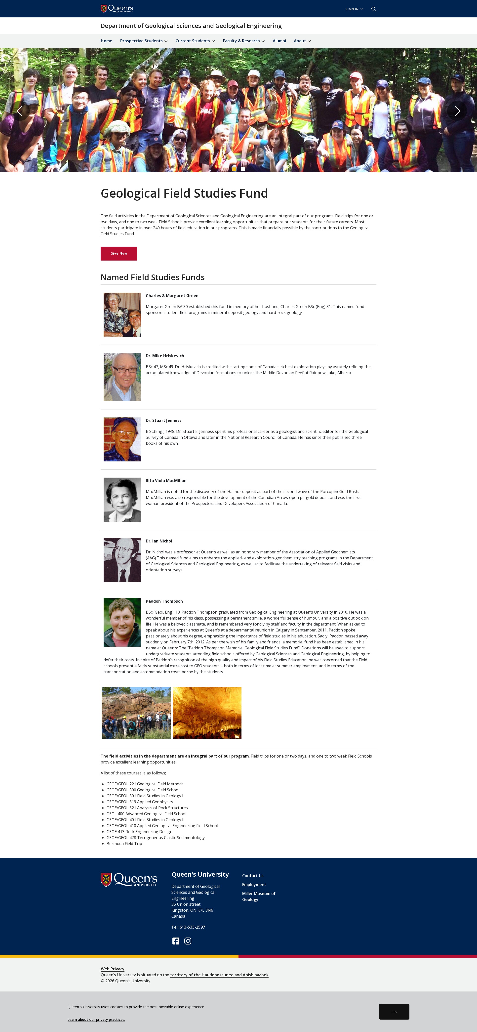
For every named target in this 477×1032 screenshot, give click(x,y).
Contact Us (253, 875)
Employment (254, 884)
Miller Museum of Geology (259, 896)
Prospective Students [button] (142, 41)
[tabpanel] (238, 111)
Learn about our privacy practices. (96, 1019)
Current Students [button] (193, 41)
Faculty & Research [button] (242, 41)
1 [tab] (234, 169)
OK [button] (394, 1011)
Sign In (352, 9)
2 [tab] (243, 169)
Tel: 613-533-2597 (188, 927)
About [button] (300, 41)
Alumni (279, 41)
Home (106, 41)
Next (457, 111)
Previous (20, 111)
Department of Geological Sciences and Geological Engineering (191, 25)
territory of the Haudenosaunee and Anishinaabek (219, 975)
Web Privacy (112, 969)
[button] (371, 8)
